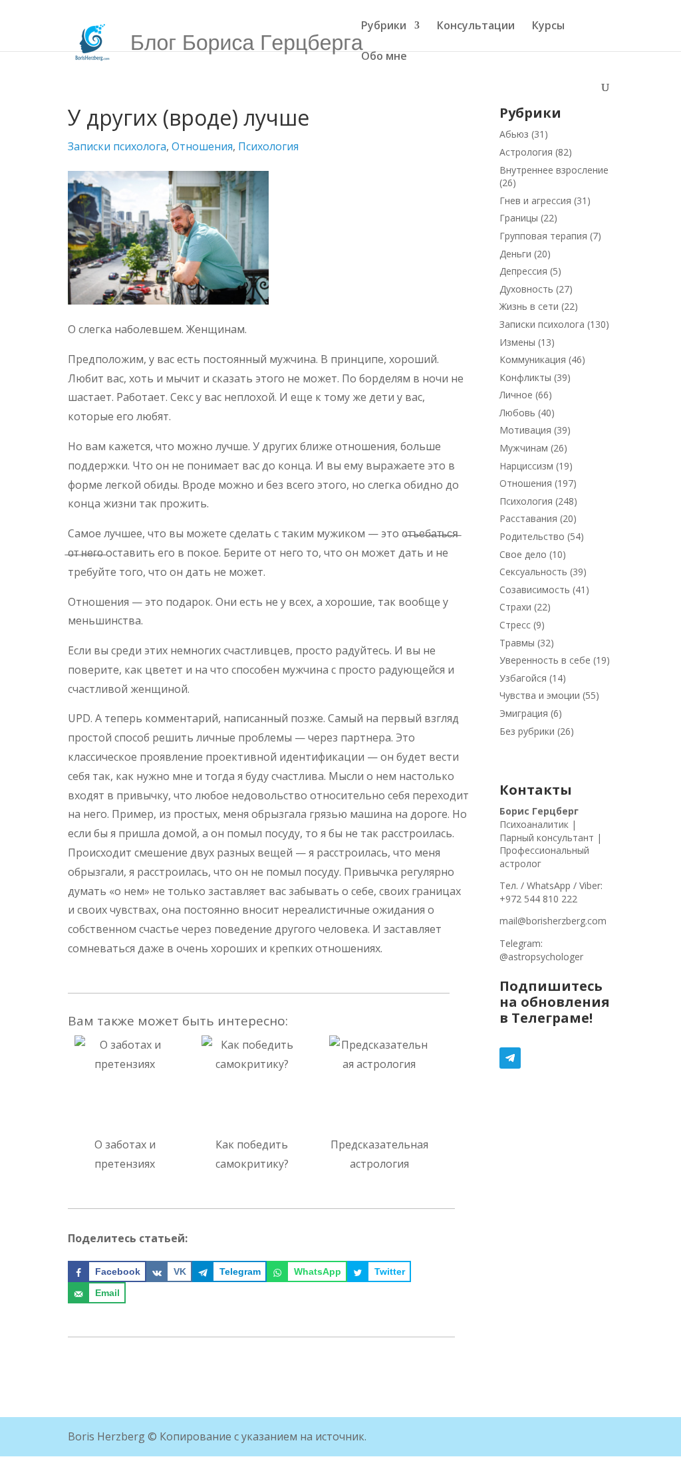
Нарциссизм (526, 466)
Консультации (476, 27)
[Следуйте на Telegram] (556, 1058)
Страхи (515, 606)
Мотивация (525, 430)
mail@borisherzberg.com (553, 920)
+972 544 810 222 (538, 898)
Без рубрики (527, 731)
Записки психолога (117, 146)
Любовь (517, 412)
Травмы (517, 642)
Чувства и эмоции (539, 695)
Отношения (202, 146)
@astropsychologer (541, 956)
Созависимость (534, 589)
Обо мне (384, 57)
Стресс (515, 624)
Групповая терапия (543, 235)
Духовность (526, 289)
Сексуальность (533, 571)
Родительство (532, 536)
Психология (268, 146)
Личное (516, 394)
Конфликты (525, 377)
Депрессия (523, 271)
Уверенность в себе (545, 660)
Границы (518, 217)
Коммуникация (532, 359)
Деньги (515, 253)
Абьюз (514, 134)
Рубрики (383, 27)
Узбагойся (523, 678)
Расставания (528, 518)
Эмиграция (523, 713)
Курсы (548, 27)
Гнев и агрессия (535, 200)
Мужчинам (523, 448)
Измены (517, 342)
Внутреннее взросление (554, 170)
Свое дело (523, 554)
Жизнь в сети (529, 306)
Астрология (526, 152)
